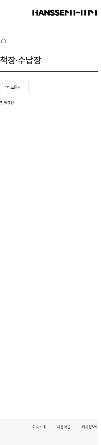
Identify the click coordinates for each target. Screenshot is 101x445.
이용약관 (63, 427)
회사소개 (39, 427)
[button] (3, 40)
